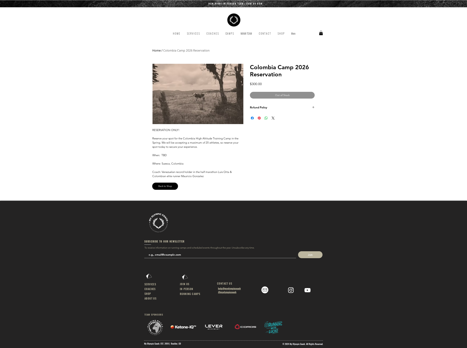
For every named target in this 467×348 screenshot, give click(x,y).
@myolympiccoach (227, 292)
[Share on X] (273, 118)
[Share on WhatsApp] (266, 118)
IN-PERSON (186, 289)
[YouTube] (307, 290)
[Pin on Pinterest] (259, 118)
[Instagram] (291, 290)
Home (156, 50)
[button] (391, 4)
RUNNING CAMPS (190, 294)
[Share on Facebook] (252, 118)
